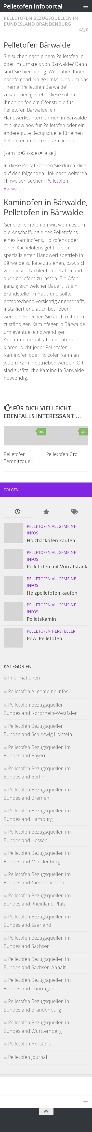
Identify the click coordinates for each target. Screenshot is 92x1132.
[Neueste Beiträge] (18, 512)
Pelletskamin (41, 619)
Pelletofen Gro (62, 454)
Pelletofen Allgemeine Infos (38, 691)
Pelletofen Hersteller (51, 631)
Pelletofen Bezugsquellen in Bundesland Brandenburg (41, 21)
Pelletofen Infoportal (33, 6)
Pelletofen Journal (27, 1057)
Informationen (24, 677)
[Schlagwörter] (74, 512)
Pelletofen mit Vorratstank (57, 566)
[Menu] (86, 6)
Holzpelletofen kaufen (52, 593)
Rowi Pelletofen (44, 638)
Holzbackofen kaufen (51, 540)
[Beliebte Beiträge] (46, 512)
